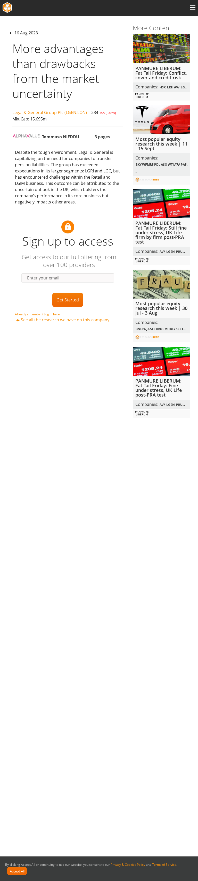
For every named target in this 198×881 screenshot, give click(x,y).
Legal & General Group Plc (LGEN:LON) (49, 112)
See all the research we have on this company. (65, 320)
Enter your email (43, 278)
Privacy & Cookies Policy (128, 864)
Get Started (67, 300)
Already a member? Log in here (37, 314)
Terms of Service (164, 864)
